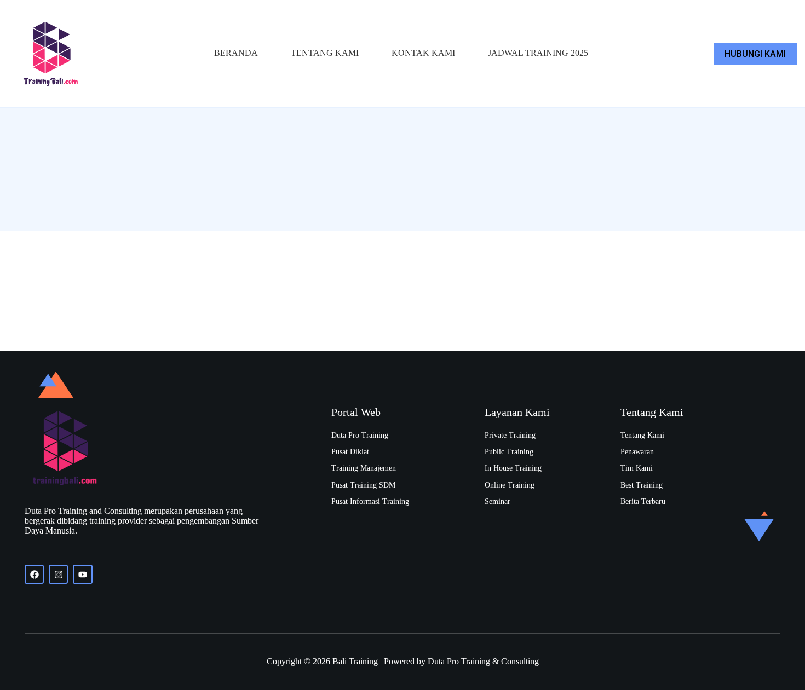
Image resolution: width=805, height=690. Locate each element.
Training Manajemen (363, 468)
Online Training (509, 485)
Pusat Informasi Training (370, 501)
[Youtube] (82, 574)
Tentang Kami (325, 52)
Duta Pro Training (359, 435)
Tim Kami (636, 468)
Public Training (509, 452)
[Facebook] (34, 574)
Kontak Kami (423, 52)
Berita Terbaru (642, 501)
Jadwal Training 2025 (538, 52)
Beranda (236, 52)
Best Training (641, 485)
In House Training (513, 468)
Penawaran (637, 452)
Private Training (510, 435)
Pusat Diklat (350, 452)
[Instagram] (58, 574)
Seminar (497, 501)
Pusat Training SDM (363, 485)
